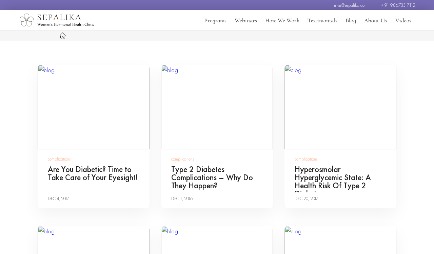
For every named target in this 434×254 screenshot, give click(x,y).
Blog (351, 20)
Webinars (246, 20)
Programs (215, 20)
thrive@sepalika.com (350, 5)
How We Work (282, 20)
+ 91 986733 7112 (398, 5)
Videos (403, 20)
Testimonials (322, 20)
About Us (375, 20)
